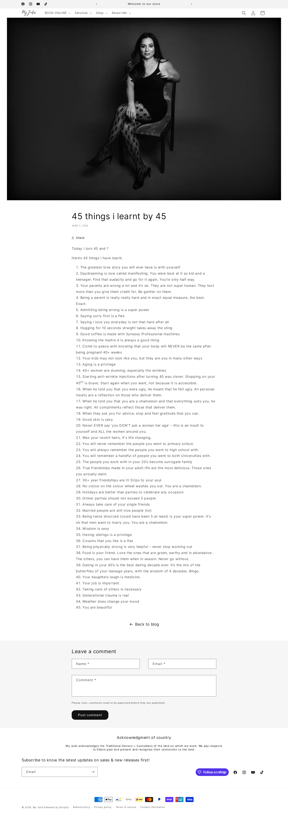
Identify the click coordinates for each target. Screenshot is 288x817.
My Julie (38, 807)
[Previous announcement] (96, 4)
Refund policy (81, 807)
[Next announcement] (191, 4)
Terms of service (126, 807)
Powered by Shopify (56, 807)
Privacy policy (103, 807)
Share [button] (80, 237)
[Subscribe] (92, 772)
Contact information (152, 807)
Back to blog (147, 624)
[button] (57, 12)
